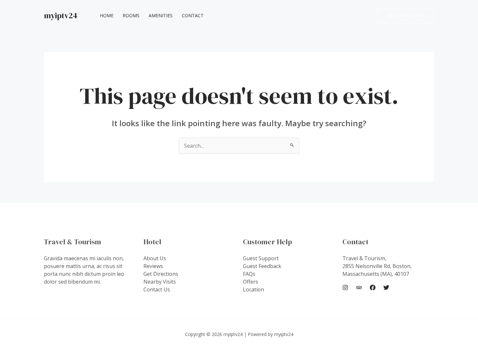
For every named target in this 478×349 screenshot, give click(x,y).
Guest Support (261, 258)
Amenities (161, 15)
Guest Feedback (262, 266)
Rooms (131, 15)
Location (253, 289)
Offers (250, 281)
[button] (405, 15)
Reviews (153, 266)
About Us (154, 258)
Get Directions (160, 273)
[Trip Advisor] (359, 287)
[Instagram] (345, 287)
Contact (193, 15)
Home (106, 15)
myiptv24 (60, 15)
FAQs (249, 273)
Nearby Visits (159, 281)
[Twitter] (386, 287)
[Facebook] (373, 287)
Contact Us (156, 289)
